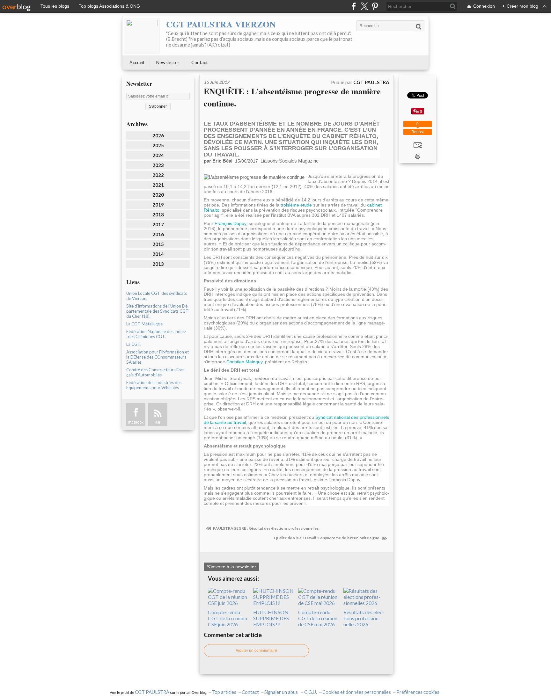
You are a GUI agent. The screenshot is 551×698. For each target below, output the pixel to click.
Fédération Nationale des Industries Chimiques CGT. (156, 334)
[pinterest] (375, 6)
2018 (158, 214)
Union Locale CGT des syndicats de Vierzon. (156, 296)
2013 (158, 264)
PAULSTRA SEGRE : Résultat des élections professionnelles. (266, 528)
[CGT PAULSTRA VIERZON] (142, 36)
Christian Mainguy (244, 361)
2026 (158, 135)
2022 (158, 175)
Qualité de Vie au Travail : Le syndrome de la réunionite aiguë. (327, 537)
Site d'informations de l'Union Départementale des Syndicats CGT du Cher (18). (157, 311)
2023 (158, 165)
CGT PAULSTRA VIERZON (221, 24)
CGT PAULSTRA (152, 692)
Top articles (224, 692)
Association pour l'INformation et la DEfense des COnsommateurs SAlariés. (157, 357)
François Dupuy (230, 223)
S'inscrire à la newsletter (231, 566)
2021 (158, 185)
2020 (158, 195)
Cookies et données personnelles (356, 692)
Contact (199, 62)
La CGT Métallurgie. (145, 323)
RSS (157, 422)
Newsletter (167, 62)
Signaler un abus (281, 692)
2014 (158, 254)
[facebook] (354, 6)
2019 (158, 204)
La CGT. (133, 344)
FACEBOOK (135, 422)
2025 (158, 145)
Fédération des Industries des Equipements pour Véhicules (153, 385)
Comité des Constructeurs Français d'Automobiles (156, 372)
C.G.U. (310, 692)
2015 (158, 244)
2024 (158, 155)
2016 (158, 234)
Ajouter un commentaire (256, 650)
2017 (158, 224)
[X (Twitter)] (364, 6)
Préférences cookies (417, 692)
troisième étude (296, 204)
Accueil (136, 62)
